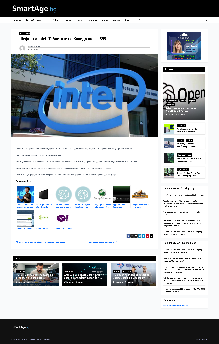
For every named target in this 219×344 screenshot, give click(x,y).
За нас (198, 339)
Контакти (205, 339)
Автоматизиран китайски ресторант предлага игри (42, 242)
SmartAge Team (35, 46)
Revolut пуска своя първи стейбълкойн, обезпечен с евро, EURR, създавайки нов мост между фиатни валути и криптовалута (183, 269)
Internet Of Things (34, 20)
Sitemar (32, 282)
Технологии (92, 20)
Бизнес (105, 20)
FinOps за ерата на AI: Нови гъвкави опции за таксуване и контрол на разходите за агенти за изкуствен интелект (182, 223)
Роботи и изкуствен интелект (59, 20)
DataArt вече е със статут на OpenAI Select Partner (181, 110)
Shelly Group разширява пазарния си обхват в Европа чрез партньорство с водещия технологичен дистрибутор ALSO (34, 279)
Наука (79, 20)
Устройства (16, 20)
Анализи (137, 20)
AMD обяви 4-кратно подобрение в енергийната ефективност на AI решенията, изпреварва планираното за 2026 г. (84, 279)
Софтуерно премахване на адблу (175, 305)
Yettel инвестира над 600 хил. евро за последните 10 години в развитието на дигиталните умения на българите (183, 280)
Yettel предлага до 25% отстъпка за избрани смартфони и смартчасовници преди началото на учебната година (183, 203)
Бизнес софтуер (171, 101)
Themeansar (46, 339)
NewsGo (38, 339)
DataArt (186, 114)
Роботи (189, 140)
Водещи (116, 271)
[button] (206, 20)
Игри (127, 20)
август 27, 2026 (174, 114)
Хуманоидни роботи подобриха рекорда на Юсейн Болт (186, 146)
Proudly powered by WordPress (20, 339)
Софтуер (117, 20)
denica (80, 282)
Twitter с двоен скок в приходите (99, 242)
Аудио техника (183, 170)
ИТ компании (25, 33)
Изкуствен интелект (184, 155)
